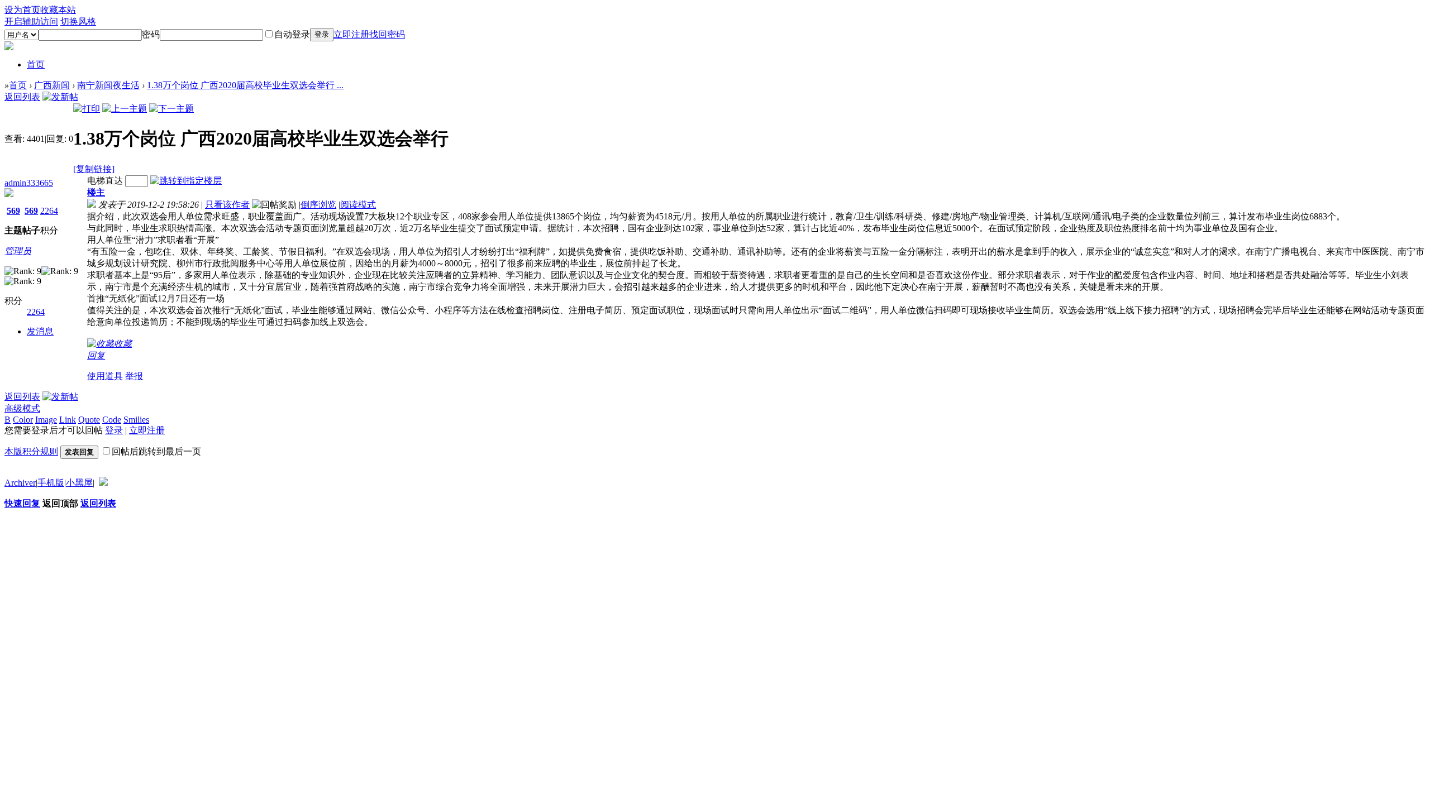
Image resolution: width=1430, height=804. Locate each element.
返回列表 (22, 97)
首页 (36, 64)
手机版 (50, 482)
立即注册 (351, 34)
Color (23, 419)
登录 (321, 34)
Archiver (20, 482)
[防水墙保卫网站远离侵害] (103, 482)
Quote (89, 419)
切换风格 (78, 21)
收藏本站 (58, 10)
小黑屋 (79, 482)
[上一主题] (124, 108)
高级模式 (22, 408)
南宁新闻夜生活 (108, 85)
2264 (49, 211)
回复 (96, 355)
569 (13, 211)
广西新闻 (52, 85)
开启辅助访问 (31, 21)
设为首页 (22, 10)
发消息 (40, 331)
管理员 (17, 251)
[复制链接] (94, 169)
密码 (151, 34)
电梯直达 (105, 180)
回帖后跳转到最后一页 (156, 451)
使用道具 (105, 376)
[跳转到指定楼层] (186, 180)
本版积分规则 (31, 451)
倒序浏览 (318, 204)
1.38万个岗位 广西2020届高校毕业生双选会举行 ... (245, 85)
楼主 (96, 192)
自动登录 (292, 34)
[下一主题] (171, 108)
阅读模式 (358, 204)
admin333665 (28, 183)
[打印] (86, 108)
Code (111, 419)
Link (67, 419)
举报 (134, 376)
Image (46, 419)
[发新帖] (60, 97)
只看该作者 (227, 204)
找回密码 (387, 34)
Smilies (136, 419)
